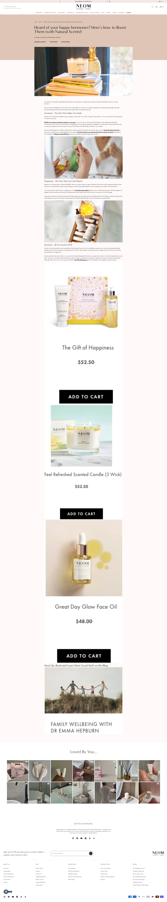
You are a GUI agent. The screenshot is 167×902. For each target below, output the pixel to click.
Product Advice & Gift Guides (140, 885)
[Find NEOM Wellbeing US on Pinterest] (86, 838)
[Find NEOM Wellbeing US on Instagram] (73, 838)
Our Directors (7, 879)
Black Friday (71, 879)
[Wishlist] (152, 7)
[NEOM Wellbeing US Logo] (83, 6)
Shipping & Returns (41, 876)
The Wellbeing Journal (139, 868)
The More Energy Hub (138, 879)
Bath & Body (61, 12)
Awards (5, 882)
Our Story (6, 868)
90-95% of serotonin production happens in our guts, (60, 122)
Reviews (38, 871)
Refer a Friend (39, 879)
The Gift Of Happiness (81, 260)
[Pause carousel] (110, 1)
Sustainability (7, 871)
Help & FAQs (39, 868)
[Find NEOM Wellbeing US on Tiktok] (90, 838)
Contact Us (39, 874)
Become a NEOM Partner (75, 876)
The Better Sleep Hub (138, 871)
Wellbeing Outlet (72, 874)
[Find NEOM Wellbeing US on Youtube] (81, 838)
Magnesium (70, 12)
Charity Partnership (8, 876)
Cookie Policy (104, 874)
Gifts (103, 12)
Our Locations (71, 868)
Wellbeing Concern (50, 12)
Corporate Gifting (40, 882)
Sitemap (103, 879)
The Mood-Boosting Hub (139, 876)
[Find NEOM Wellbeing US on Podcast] (94, 838)
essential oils (62, 192)
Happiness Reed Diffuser (61, 134)
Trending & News (137, 882)
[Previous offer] (59, 1)
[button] (17, 771)
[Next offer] (107, 1)
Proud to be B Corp (8, 874)
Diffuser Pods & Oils (82, 12)
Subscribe (121, 12)
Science (128, 12)
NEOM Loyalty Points (73, 871)
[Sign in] (157, 7)
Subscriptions (39, 885)
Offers (108, 12)
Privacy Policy (104, 871)
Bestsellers (39, 12)
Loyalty (114, 12)
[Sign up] (90, 853)
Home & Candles (94, 12)
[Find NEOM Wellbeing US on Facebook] (77, 838)
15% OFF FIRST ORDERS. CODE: (83, 1)
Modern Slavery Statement (108, 876)
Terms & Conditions (106, 868)
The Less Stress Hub (138, 874)
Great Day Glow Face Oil (111, 130)
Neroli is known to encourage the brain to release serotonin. (96, 132)
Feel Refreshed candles (82, 190)
